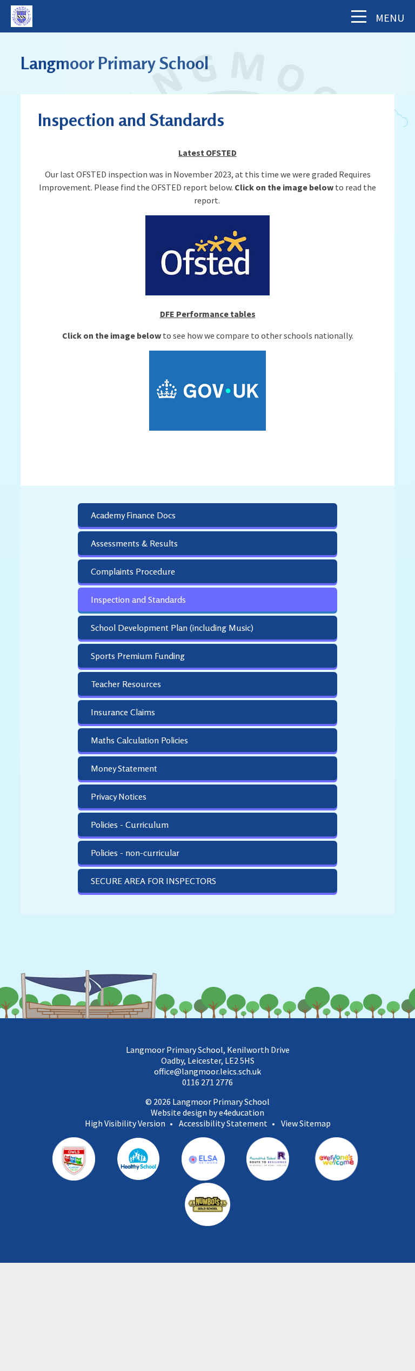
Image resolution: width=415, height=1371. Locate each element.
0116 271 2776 (207, 1082)
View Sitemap (306, 1123)
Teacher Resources (126, 683)
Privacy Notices (118, 796)
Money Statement (124, 768)
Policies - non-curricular (135, 852)
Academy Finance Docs (133, 515)
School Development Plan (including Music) (172, 627)
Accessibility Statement (223, 1123)
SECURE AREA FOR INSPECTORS (153, 880)
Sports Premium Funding (138, 655)
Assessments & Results (134, 543)
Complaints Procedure (133, 571)
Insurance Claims (123, 712)
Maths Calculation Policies (139, 740)
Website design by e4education (207, 1112)
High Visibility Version (125, 1123)
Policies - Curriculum (130, 824)
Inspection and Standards (138, 599)
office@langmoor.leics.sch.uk (207, 1071)
